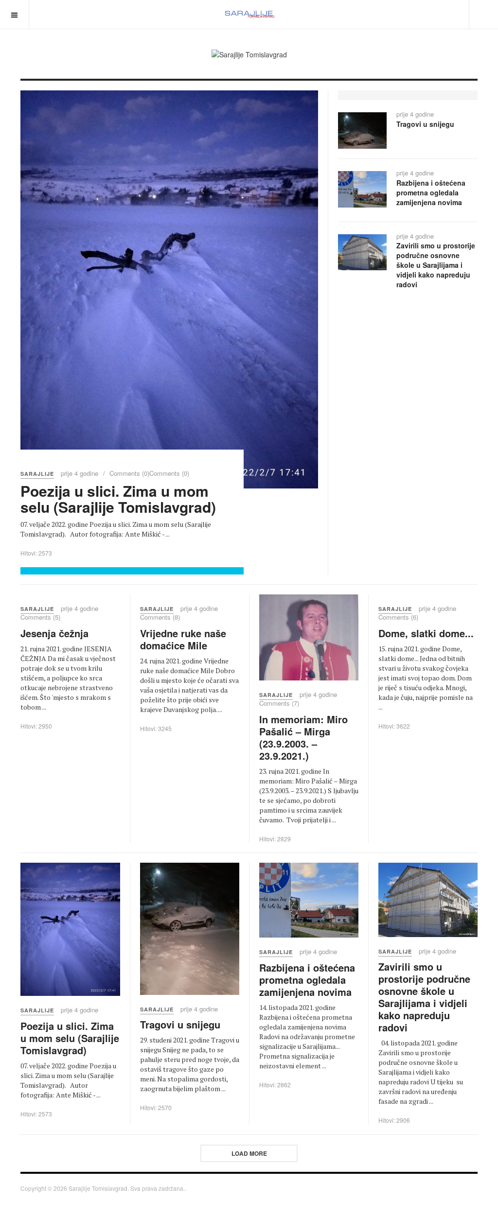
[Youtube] (446, 13)
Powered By (463, 1191)
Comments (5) (40, 617)
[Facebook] (394, 13)
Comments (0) (129, 473)
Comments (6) (398, 617)
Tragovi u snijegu (425, 124)
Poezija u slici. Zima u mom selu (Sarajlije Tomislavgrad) (118, 498)
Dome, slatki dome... (426, 633)
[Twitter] (411, 13)
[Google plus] (429, 13)
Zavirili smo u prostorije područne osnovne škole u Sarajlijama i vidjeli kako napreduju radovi (435, 265)
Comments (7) (279, 703)
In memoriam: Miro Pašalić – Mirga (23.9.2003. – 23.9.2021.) (303, 737)
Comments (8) (160, 617)
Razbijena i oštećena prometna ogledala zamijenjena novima (430, 192)
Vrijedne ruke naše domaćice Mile (183, 639)
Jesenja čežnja (54, 633)
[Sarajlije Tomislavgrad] (249, 14)
